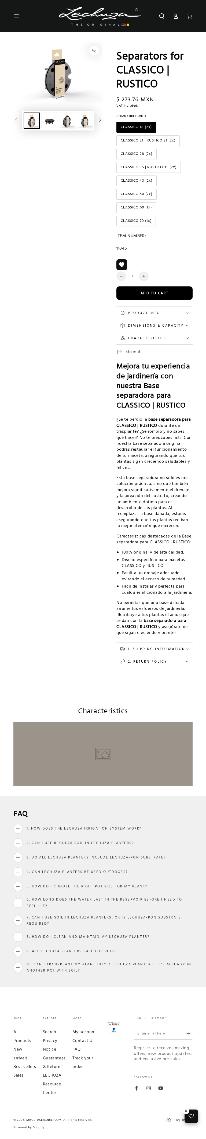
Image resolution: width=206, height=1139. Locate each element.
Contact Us (83, 1040)
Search (49, 1032)
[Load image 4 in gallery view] (85, 121)
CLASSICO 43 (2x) (136, 182)
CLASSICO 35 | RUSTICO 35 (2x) (148, 168)
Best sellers (24, 1066)
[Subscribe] (189, 1033)
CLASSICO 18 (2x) (136, 128)
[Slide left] (16, 120)
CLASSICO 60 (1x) (136, 208)
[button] (162, 16)
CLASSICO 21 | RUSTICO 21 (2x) (147, 141)
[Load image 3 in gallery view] (67, 121)
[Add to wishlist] (121, 264)
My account (84, 1032)
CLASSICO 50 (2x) (136, 195)
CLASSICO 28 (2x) (136, 155)
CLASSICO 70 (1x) (136, 222)
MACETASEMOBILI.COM (44, 1120)
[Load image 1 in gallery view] (32, 121)
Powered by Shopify (29, 1127)
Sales (18, 1075)
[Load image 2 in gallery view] (49, 121)
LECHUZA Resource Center (52, 1084)
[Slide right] (100, 120)
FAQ (76, 1049)
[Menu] (16, 16)
